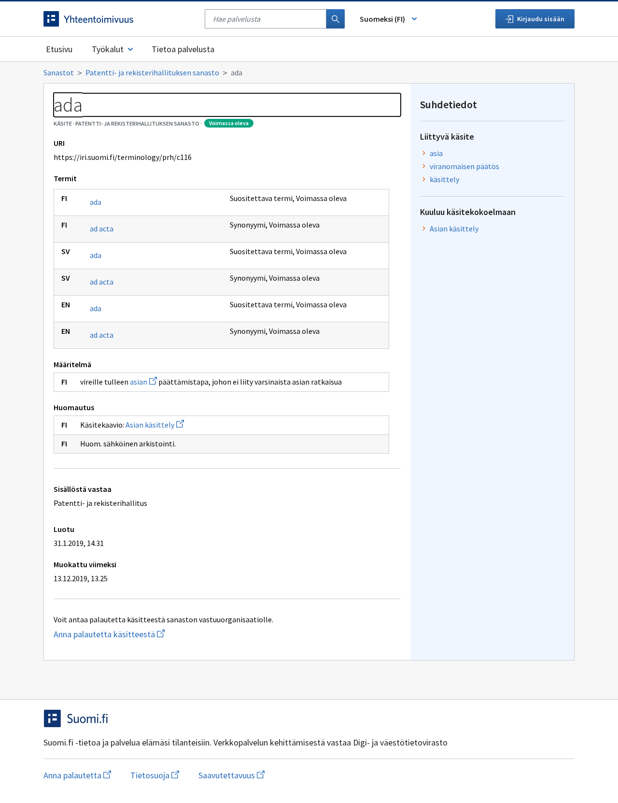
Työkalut (108, 49)
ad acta (101, 228)
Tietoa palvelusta (183, 49)
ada (95, 202)
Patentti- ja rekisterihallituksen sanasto (152, 72)
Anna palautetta (77, 775)
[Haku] (335, 19)
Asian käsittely (155, 425)
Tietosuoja (154, 775)
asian (143, 382)
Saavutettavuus (231, 775)
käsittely (444, 179)
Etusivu (59, 49)
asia (436, 153)
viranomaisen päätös (464, 166)
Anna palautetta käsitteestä (147, 634)
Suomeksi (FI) (382, 19)
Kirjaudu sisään (540, 18)
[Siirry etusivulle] (119, 19)
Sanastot (58, 72)
